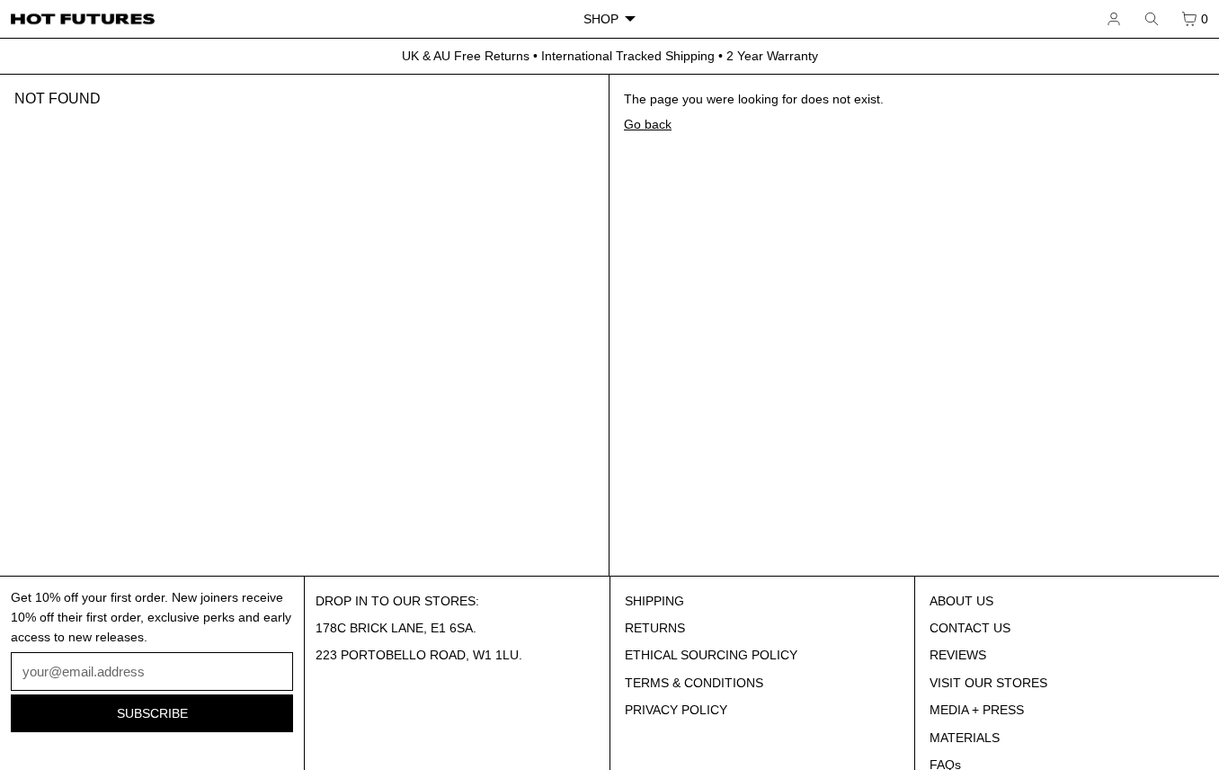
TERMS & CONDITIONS (694, 683)
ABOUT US (961, 601)
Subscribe (152, 713)
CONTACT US (970, 628)
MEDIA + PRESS (977, 710)
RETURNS (655, 628)
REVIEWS (958, 655)
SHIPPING (654, 601)
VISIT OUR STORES (988, 683)
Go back (648, 124)
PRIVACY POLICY (676, 710)
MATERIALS (965, 737)
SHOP (600, 19)
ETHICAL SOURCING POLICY (711, 655)
